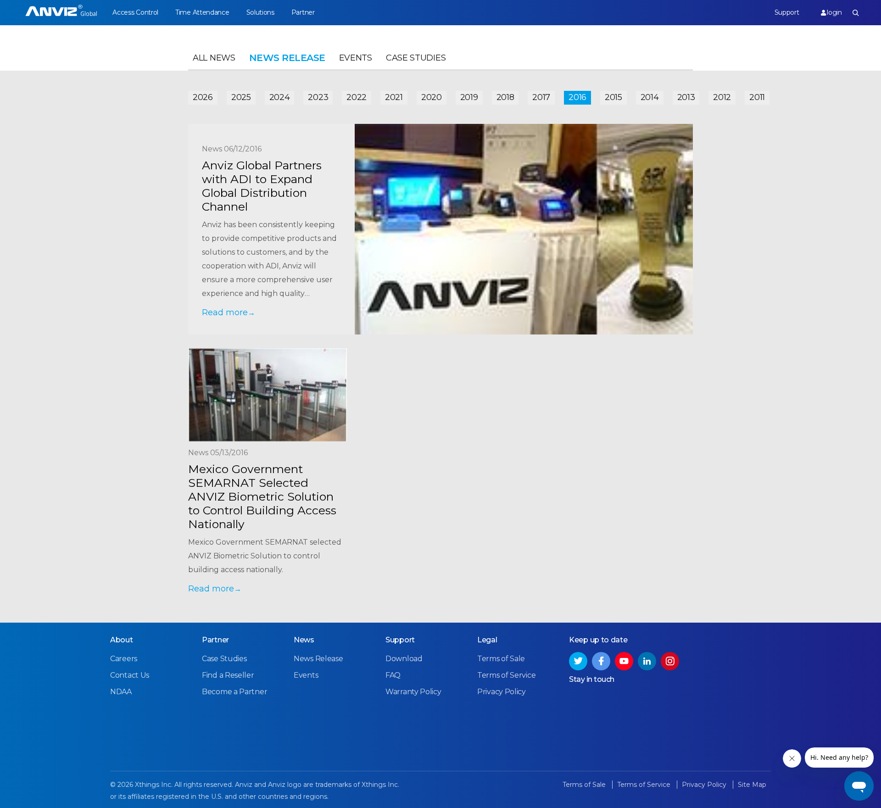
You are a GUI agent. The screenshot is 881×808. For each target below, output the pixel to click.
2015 (613, 97)
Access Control (135, 12)
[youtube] (624, 661)
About (121, 639)
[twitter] (578, 661)
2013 (686, 97)
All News (214, 58)
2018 (505, 97)
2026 (203, 97)
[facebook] (601, 661)
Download (404, 658)
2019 (469, 97)
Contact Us (129, 675)
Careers (123, 658)
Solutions (260, 12)
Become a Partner (234, 691)
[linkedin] (647, 661)
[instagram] (670, 661)
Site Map (752, 784)
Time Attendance (202, 12)
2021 (394, 97)
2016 (577, 97)
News (304, 639)
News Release (318, 658)
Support (787, 12)
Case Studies (416, 58)
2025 (241, 97)
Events (355, 58)
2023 (318, 97)
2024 (279, 97)
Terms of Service (506, 675)
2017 (541, 97)
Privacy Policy (501, 691)
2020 (431, 97)
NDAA (121, 691)
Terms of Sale (501, 658)
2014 (650, 97)
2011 (757, 97)
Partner (303, 12)
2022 (356, 97)
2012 (722, 97)
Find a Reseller (228, 675)
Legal (487, 639)
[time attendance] (61, 12)
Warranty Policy (413, 691)
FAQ (393, 675)
